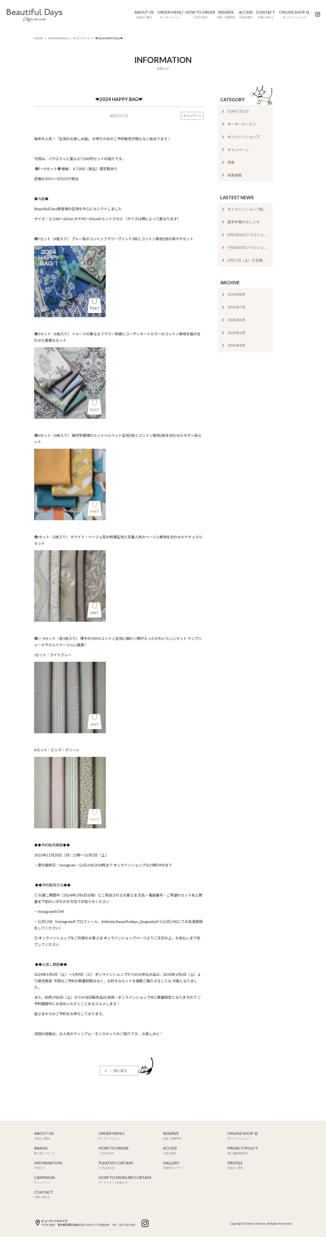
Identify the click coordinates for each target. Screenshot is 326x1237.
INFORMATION (58, 38)
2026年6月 (236, 320)
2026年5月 (236, 333)
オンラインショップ (243, 137)
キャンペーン (81, 38)
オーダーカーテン (241, 124)
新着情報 (234, 175)
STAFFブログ (238, 111)
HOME (38, 38)
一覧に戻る (118, 1071)
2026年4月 (236, 345)
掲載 (231, 162)
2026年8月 (236, 294)
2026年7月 (236, 307)
